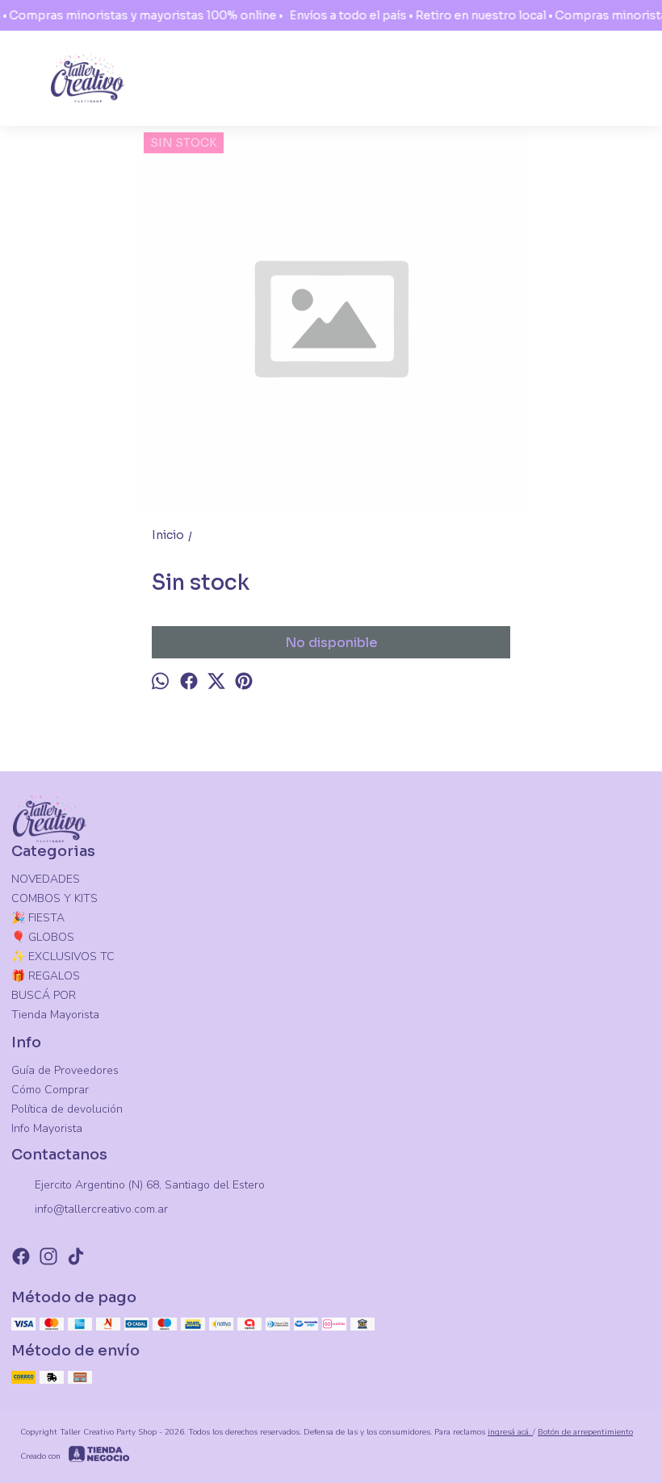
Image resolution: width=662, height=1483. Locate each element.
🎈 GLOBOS (42, 937)
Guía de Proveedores (65, 1070)
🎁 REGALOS (45, 976)
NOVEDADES (45, 879)
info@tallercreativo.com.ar (101, 1209)
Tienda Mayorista (55, 1014)
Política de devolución (67, 1109)
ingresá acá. (510, 1432)
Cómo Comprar (50, 1089)
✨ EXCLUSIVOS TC (63, 956)
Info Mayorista (46, 1128)
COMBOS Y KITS (54, 898)
